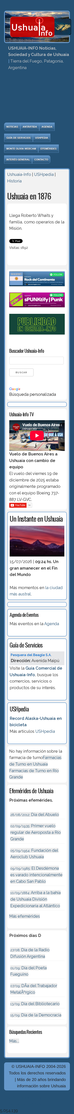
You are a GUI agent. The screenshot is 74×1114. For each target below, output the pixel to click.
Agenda (47, 127)
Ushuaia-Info (19, 174)
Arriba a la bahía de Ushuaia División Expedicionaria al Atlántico (35, 899)
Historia (14, 181)
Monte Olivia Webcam (21, 148)
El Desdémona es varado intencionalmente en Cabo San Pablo (36, 875)
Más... (14, 1041)
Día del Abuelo (34, 814)
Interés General (18, 159)
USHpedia (41, 138)
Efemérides (48, 148)
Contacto (41, 159)
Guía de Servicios (18, 138)
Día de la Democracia (35, 1015)
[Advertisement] (37, 98)
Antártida (30, 127)
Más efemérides (24, 916)
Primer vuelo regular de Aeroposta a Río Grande (35, 832)
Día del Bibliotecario (35, 1003)
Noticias (12, 127)
